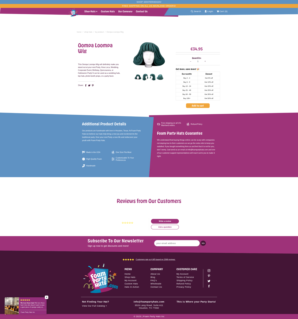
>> (203, 243)
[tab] (138, 77)
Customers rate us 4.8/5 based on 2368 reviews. (155, 259)
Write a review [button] (165, 221)
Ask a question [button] (165, 227)
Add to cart (198, 105)
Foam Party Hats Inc (153, 316)
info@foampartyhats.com (149, 301)
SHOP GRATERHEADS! (149, 2)
